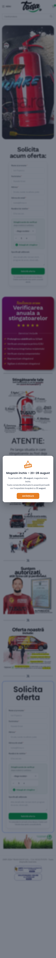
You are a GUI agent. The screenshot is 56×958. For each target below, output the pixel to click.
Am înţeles (28, 496)
